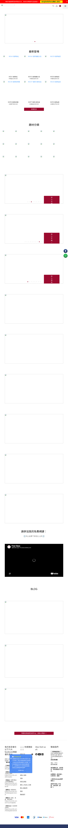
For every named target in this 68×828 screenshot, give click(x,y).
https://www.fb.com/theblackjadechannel (11, 793)
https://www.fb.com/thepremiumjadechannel (11, 784)
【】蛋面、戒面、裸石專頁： (10, 798)
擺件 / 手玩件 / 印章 (25, 785)
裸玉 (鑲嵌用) (23, 788)
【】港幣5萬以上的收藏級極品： (11, 780)
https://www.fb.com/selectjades (11, 776)
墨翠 (21, 791)
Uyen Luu (20, 770)
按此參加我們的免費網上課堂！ (51, 1)
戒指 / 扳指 (23, 775)
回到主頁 (22, 754)
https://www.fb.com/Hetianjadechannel (11, 809)
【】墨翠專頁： (11, 790)
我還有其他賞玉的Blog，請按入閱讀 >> (34, 733)
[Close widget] (32, 754)
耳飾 (21, 778)
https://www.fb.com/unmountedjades (11, 801)
